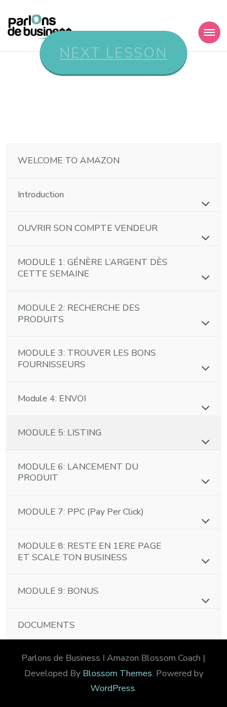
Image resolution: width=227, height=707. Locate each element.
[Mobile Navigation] (209, 32)
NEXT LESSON (113, 53)
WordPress (112, 688)
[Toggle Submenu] (201, 203)
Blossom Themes (117, 673)
